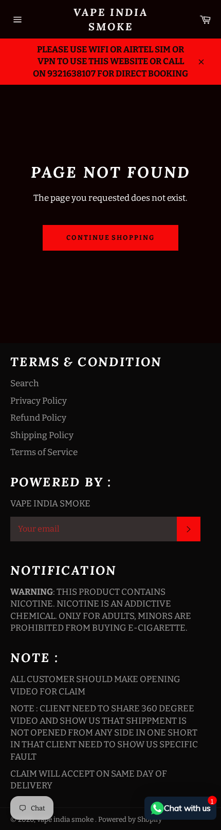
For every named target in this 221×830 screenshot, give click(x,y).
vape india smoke (110, 19)
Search (24, 383)
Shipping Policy (41, 435)
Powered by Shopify (130, 819)
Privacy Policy (38, 400)
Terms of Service (44, 452)
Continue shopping (110, 237)
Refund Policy (38, 417)
